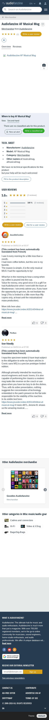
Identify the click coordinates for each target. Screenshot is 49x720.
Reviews (17, 47)
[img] (9, 34)
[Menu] (45, 9)
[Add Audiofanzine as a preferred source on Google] (10, 656)
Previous (3, 489)
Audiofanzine (25, 29)
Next (45, 489)
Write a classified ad (33, 131)
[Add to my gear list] (43, 24)
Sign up (32, 672)
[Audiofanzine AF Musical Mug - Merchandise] (12, 3)
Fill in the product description (16, 179)
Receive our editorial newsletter (18, 665)
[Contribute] (4, 40)
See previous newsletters (13, 678)
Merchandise (8, 29)
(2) (17, 34)
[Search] (5, 9)
